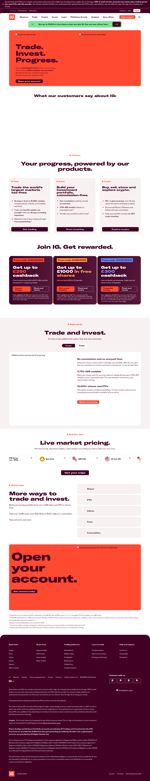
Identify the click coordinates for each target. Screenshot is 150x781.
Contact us (123, 650)
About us (24, 17)
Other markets (14, 668)
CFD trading (40, 654)
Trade (34, 17)
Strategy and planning (99, 657)
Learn (64, 17)
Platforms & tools (79, 17)
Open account (127, 17)
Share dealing (41, 657)
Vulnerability (123, 654)
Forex (11, 654)
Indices (11, 657)
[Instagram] (121, 680)
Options (11, 664)
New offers (108, 17)
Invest (55, 17)
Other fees (68, 615)
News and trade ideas (99, 654)
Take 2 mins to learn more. (51, 723)
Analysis (95, 17)
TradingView (68, 657)
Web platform (68, 650)
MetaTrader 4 (68, 661)
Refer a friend (41, 661)
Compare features (70, 668)
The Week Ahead (97, 650)
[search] (139, 17)
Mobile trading (69, 654)
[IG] (12, 17)
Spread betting (41, 650)
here (34, 620)
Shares (11, 661)
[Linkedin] (137, 680)
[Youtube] (129, 680)
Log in (137, 11)
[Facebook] (113, 680)
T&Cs (22, 299)
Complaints (123, 657)
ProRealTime (68, 664)
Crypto (44, 17)
